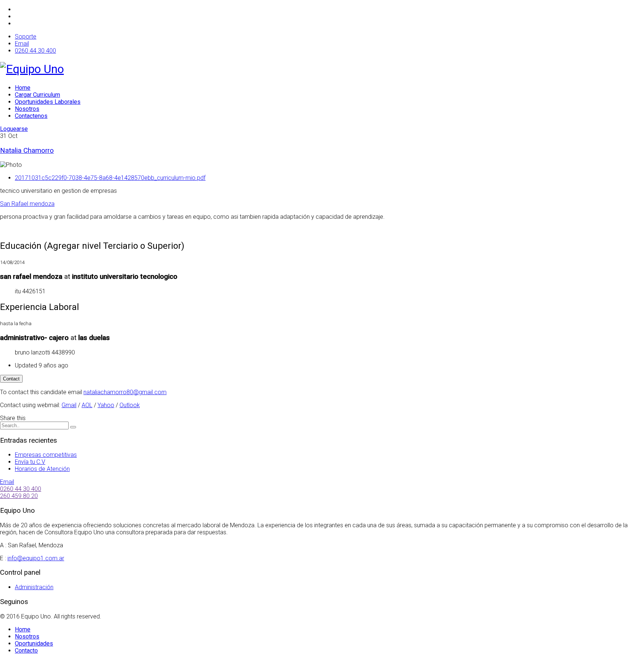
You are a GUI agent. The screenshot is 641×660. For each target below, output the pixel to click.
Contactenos (31, 115)
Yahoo (106, 405)
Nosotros (27, 108)
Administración (34, 587)
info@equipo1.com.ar (35, 558)
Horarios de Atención (42, 468)
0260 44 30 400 (35, 50)
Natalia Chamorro (27, 150)
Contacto (26, 650)
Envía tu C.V (30, 461)
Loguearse (14, 128)
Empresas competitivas (46, 454)
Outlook (129, 405)
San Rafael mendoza (27, 203)
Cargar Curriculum (37, 94)
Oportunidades (34, 643)
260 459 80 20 (19, 495)
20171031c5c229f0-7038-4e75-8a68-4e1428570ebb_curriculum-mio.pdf (110, 177)
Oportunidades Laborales (47, 101)
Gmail (69, 405)
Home (22, 87)
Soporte (25, 36)
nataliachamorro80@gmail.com (125, 392)
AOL (87, 405)
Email (22, 43)
